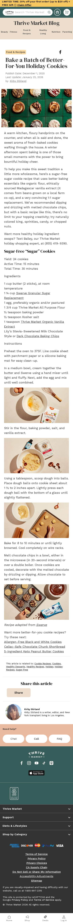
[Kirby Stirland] (13, 712)
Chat (14, 738)
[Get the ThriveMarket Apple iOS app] (36, 773)
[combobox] (28, 10)
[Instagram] (29, 763)
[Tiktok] (44, 763)
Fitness (13, 32)
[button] (66, 10)
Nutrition (56, 32)
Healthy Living (43, 32)
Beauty (4, 32)
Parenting (67, 32)
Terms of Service (36, 854)
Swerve (41, 625)
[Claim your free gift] (57, 10)
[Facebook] (21, 763)
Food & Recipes (27, 32)
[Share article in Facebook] (63, 52)
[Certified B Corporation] (21, 793)
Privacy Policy (36, 858)
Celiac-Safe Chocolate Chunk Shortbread (34, 646)
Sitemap (36, 880)
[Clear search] (50, 11)
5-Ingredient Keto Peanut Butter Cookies (34, 651)
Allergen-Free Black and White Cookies (33, 642)
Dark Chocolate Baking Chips (38, 336)
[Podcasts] (51, 763)
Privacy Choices (36, 863)
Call (36, 738)
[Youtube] (36, 763)
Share (18, 692)
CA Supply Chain (36, 867)
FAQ (59, 738)
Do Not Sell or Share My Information (36, 872)
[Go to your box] (66, 10)
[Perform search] (9, 10)
